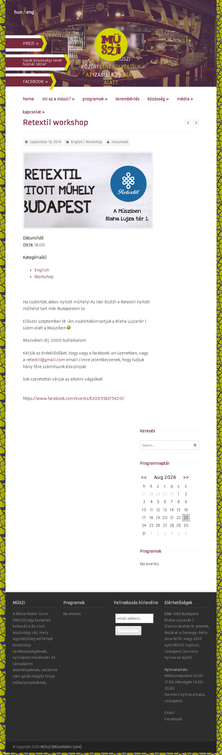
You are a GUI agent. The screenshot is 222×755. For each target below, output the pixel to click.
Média (185, 99)
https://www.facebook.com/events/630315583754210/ (73, 398)
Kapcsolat (34, 112)
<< (144, 477)
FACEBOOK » (35, 81)
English (77, 142)
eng (30, 12)
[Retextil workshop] (88, 190)
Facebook (173, 719)
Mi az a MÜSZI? (58, 99)
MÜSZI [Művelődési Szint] (61, 747)
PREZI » (31, 43)
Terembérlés (128, 99)
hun (18, 12)
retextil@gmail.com (45, 359)
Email (169, 712)
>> (186, 477)
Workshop (94, 142)
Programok (95, 99)
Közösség (158, 99)
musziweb (120, 142)
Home (28, 99)
